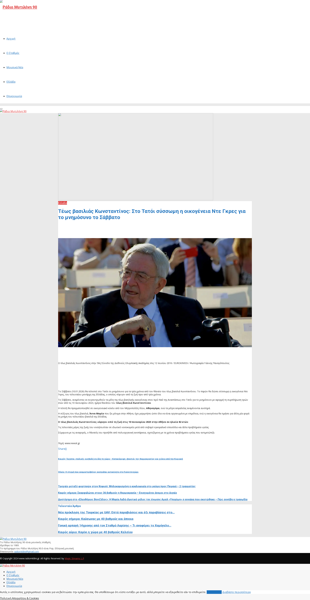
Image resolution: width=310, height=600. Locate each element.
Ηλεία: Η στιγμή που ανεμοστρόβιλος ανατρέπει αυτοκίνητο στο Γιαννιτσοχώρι (98, 472)
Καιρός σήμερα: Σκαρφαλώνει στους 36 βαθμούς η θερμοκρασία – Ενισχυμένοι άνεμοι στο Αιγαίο (117, 492)
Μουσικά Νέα (14, 67)
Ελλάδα (10, 82)
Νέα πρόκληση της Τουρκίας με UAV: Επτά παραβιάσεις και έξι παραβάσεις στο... (116, 512)
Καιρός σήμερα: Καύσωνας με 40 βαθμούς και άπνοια (95, 519)
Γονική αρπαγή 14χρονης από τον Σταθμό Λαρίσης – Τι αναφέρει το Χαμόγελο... (114, 525)
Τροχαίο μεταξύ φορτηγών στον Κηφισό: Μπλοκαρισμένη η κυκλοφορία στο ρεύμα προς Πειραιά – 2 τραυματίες (127, 486)
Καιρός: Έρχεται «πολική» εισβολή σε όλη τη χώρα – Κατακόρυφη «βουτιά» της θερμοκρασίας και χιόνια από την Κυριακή (120, 459)
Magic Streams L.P (74, 558)
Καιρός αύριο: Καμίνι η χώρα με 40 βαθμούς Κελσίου (95, 532)
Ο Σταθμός (12, 53)
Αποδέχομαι (214, 592)
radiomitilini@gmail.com (26, 551)
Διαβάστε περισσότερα (236, 592)
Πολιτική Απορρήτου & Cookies (19, 598)
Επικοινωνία (14, 96)
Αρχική (10, 38)
